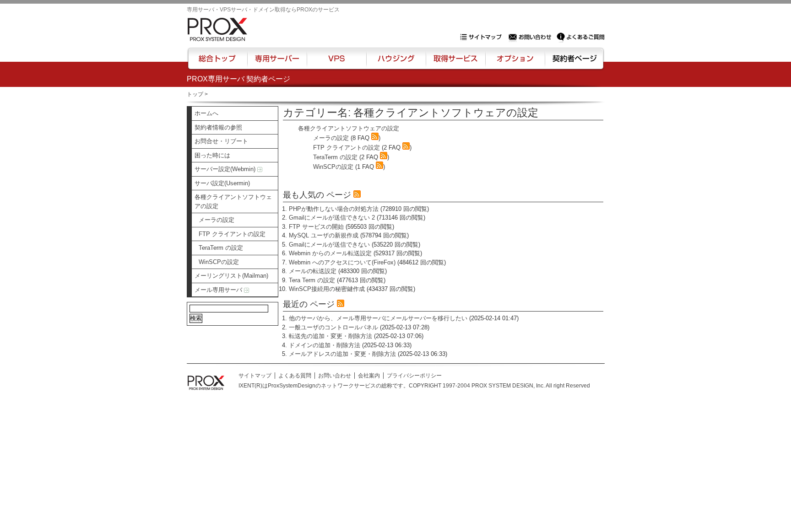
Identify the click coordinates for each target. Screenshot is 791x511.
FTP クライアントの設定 (232, 234)
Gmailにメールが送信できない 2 (332, 217)
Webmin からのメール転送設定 (330, 253)
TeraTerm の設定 (221, 247)
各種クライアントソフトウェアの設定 (233, 202)
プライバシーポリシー (414, 375)
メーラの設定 (216, 219)
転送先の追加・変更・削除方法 (330, 336)
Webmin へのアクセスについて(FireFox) (342, 262)
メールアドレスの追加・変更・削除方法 (342, 353)
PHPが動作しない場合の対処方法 (334, 208)
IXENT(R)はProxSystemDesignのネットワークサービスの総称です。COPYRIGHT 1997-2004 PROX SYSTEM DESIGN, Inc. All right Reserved (414, 385)
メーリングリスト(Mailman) (231, 275)
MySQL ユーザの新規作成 (323, 235)
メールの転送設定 (312, 271)
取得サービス (454, 63)
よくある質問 (294, 375)
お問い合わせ (531, 37)
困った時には (212, 155)
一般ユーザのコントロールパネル (333, 327)
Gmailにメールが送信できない (329, 244)
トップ (195, 94)
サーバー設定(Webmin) (226, 169)
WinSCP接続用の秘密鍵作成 (327, 288)
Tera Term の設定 (312, 280)
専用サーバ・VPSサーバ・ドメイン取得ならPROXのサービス (263, 9)
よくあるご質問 (580, 37)
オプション (514, 63)
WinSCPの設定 (219, 261)
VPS (336, 63)
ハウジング (395, 63)
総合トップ (218, 63)
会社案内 (369, 375)
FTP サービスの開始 (316, 226)
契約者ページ (573, 63)
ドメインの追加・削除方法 (324, 345)
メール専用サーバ (219, 289)
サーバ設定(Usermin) (222, 183)
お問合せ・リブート (221, 141)
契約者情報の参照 (218, 127)
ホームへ (206, 113)
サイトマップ (483, 37)
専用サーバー (277, 63)
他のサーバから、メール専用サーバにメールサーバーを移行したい (378, 318)
